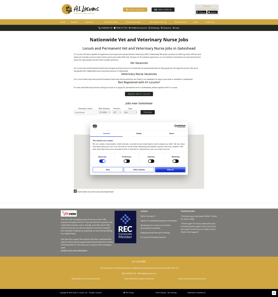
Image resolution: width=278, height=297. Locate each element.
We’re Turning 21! (148, 216)
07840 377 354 (121, 28)
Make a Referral (164, 9)
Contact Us (210, 22)
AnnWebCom (201, 293)
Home (62, 22)
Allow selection (139, 170)
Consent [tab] (106, 133)
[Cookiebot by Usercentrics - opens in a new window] (175, 126)
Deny (108, 170)
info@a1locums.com (139, 28)
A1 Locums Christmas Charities (153, 237)
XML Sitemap (172, 293)
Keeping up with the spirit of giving (155, 232)
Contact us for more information (74, 250)
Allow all (170, 170)
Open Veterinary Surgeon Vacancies (139, 278)
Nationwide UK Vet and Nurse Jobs (86, 278)
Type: (130, 108)
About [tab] (171, 133)
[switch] (127, 161)
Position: (116, 108)
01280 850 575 (106, 28)
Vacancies (89, 22)
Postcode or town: (85, 108)
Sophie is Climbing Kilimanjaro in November (159, 221)
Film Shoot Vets (111, 22)
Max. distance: (104, 108)
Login (207, 6)
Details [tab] (139, 133)
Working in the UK (158, 22)
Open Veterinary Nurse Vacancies (192, 278)
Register (74, 22)
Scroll (274, 293)
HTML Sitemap (161, 293)
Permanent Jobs (133, 22)
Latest (196, 22)
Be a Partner (180, 22)
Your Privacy (130, 293)
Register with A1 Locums (139, 94)
